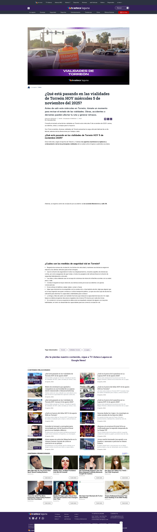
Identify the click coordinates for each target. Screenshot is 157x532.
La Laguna (32, 12)
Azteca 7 (67, 2)
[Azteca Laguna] (78, 8)
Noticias (84, 2)
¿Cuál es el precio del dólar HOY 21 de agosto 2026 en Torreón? (61, 414)
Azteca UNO (58, 2)
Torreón (63, 350)
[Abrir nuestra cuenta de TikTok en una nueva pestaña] (36, 518)
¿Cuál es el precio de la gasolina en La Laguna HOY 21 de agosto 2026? (110, 401)
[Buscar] (128, 8)
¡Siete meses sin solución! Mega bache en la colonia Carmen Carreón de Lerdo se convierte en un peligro (61, 441)
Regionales (111, 2)
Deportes (76, 2)
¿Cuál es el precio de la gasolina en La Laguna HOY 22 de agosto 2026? (110, 375)
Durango (42, 12)
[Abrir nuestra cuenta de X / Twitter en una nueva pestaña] (30, 518)
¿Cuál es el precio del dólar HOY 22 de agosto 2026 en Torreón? (113, 388)
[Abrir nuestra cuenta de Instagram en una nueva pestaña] (33, 518)
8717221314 (113, 517)
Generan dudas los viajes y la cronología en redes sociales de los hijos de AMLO (113, 414)
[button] (121, 523)
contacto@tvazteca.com (117, 516)
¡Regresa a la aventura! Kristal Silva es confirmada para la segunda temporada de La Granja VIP (112, 428)
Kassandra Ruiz (51, 120)
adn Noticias (93, 2)
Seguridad (53, 12)
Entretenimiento (75, 12)
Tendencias (88, 12)
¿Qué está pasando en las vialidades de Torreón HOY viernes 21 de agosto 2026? (59, 401)
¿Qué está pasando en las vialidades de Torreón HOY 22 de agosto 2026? (59, 375)
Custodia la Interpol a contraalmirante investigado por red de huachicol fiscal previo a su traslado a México (59, 428)
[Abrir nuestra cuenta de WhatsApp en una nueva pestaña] (43, 518)
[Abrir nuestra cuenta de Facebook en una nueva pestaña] (40, 518)
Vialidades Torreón (74, 350)
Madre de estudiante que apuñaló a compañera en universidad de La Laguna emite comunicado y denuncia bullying (59, 389)
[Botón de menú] (29, 8)
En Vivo (124, 12)
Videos (102, 2)
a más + (119, 2)
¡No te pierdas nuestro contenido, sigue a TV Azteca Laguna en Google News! (78, 359)
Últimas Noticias (109, 12)
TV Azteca (49, 2)
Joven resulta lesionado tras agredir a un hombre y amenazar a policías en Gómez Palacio (112, 441)
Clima (98, 12)
